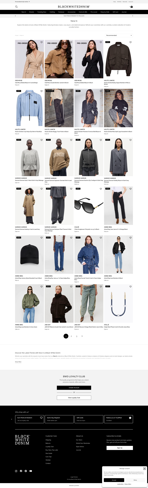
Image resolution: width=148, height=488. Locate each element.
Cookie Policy (120, 484)
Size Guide (49, 453)
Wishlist (119, 1)
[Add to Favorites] (41, 42)
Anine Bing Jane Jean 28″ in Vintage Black (116, 229)
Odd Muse (18, 80)
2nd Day (48, 325)
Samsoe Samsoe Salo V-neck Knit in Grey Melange (29, 180)
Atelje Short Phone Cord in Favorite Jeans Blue (117, 327)
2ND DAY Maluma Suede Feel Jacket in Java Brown (59, 327)
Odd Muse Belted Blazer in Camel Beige (26, 82)
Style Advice (80, 446)
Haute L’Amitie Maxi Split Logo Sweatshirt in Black (118, 131)
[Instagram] (16, 471)
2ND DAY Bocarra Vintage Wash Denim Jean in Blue (88, 327)
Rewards (125, 1)
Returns (48, 443)
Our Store (79, 440)
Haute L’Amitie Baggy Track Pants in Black (56, 131)
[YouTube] (30, 471)
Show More (18, 361)
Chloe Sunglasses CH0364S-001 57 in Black (86, 229)
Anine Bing (108, 227)
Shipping (48, 440)
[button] (144, 469)
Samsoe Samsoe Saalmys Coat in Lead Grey (27, 229)
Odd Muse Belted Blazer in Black (83, 82)
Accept (114, 480)
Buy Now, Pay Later (52, 450)
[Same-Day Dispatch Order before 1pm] (74, 16)
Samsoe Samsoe (21, 178)
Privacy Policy (128, 484)
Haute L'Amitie (109, 80)
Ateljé (106, 325)
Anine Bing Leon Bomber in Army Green (26, 327)
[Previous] (15, 16)
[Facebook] (21, 471)
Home (16, 35)
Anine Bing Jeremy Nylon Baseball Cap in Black (28, 278)
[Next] (132, 16)
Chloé (76, 227)
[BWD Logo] (74, 7)
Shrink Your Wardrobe (83, 443)
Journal (78, 450)
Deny (135, 480)
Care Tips (49, 457)
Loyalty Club (50, 446)
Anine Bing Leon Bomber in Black (113, 278)
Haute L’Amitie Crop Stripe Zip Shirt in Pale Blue (28, 131)
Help (114, 1)
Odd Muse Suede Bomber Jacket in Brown (57, 82)
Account (131, 1)
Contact (48, 463)
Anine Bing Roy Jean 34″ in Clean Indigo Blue (57, 278)
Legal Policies (74, 477)
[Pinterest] (26, 471)
